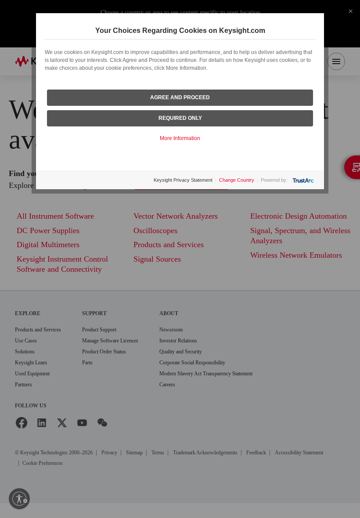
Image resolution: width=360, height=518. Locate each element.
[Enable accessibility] (19, 498)
